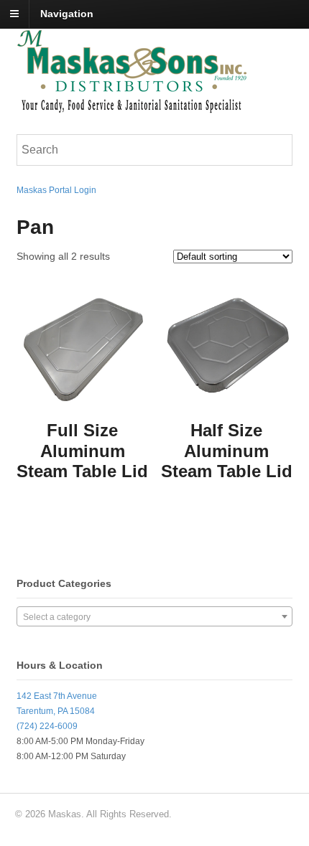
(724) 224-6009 (47, 726)
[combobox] (155, 616)
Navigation (66, 13)
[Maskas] (131, 106)
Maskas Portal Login (56, 190)
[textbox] (154, 617)
